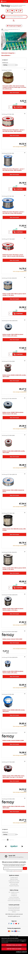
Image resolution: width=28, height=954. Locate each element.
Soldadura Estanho (5, 30)
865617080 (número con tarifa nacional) (14, 914)
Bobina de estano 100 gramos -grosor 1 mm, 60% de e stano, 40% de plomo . (13, 212)
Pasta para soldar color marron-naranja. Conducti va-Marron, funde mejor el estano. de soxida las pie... (14, 87)
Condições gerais (14, 877)
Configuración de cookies (14, 880)
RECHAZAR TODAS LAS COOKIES (14, 945)
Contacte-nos (14, 895)
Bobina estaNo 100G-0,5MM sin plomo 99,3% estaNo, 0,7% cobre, (13, 335)
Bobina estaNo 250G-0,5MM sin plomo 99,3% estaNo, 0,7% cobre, (13, 672)
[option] (14, 846)
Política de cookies (14, 879)
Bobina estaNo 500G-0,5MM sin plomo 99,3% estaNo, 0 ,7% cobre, (13, 609)
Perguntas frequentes (14, 885)
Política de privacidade (14, 882)
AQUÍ (23, 941)
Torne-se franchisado (14, 897)
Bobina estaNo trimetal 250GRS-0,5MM (13, 740)
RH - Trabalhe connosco (14, 892)
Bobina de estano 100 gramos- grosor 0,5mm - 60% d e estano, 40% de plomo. (13, 255)
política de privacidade (17, 871)
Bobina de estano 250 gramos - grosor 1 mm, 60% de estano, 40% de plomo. (13, 169)
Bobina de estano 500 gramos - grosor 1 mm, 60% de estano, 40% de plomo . (13, 130)
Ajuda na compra (14, 875)
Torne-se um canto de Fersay (14, 900)
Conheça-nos (14, 894)
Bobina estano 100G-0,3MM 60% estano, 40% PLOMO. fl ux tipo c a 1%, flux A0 (13, 776)
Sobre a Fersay (14, 890)
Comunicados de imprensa (14, 898)
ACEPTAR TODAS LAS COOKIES (14, 948)
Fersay (5, 5)
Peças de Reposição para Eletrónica (11, 29)
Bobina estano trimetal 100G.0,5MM (12, 639)
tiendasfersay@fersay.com (14, 916)
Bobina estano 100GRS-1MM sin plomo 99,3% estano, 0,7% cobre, (13, 413)
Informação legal (14, 884)
